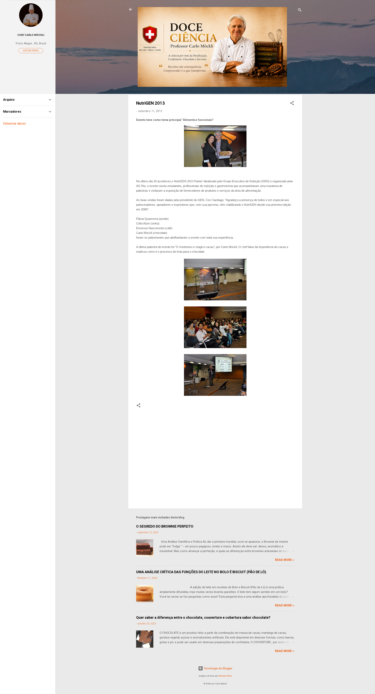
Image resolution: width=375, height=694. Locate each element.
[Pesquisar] (299, 11)
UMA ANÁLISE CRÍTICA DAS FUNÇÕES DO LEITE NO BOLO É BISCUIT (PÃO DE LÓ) (201, 572)
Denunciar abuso (14, 123)
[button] (292, 104)
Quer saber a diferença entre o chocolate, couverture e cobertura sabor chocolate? (203, 617)
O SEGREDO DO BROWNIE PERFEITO (164, 526)
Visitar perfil (31, 50)
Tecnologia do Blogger (217, 668)
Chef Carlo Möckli (30, 34)
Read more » (284, 560)
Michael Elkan (225, 676)
